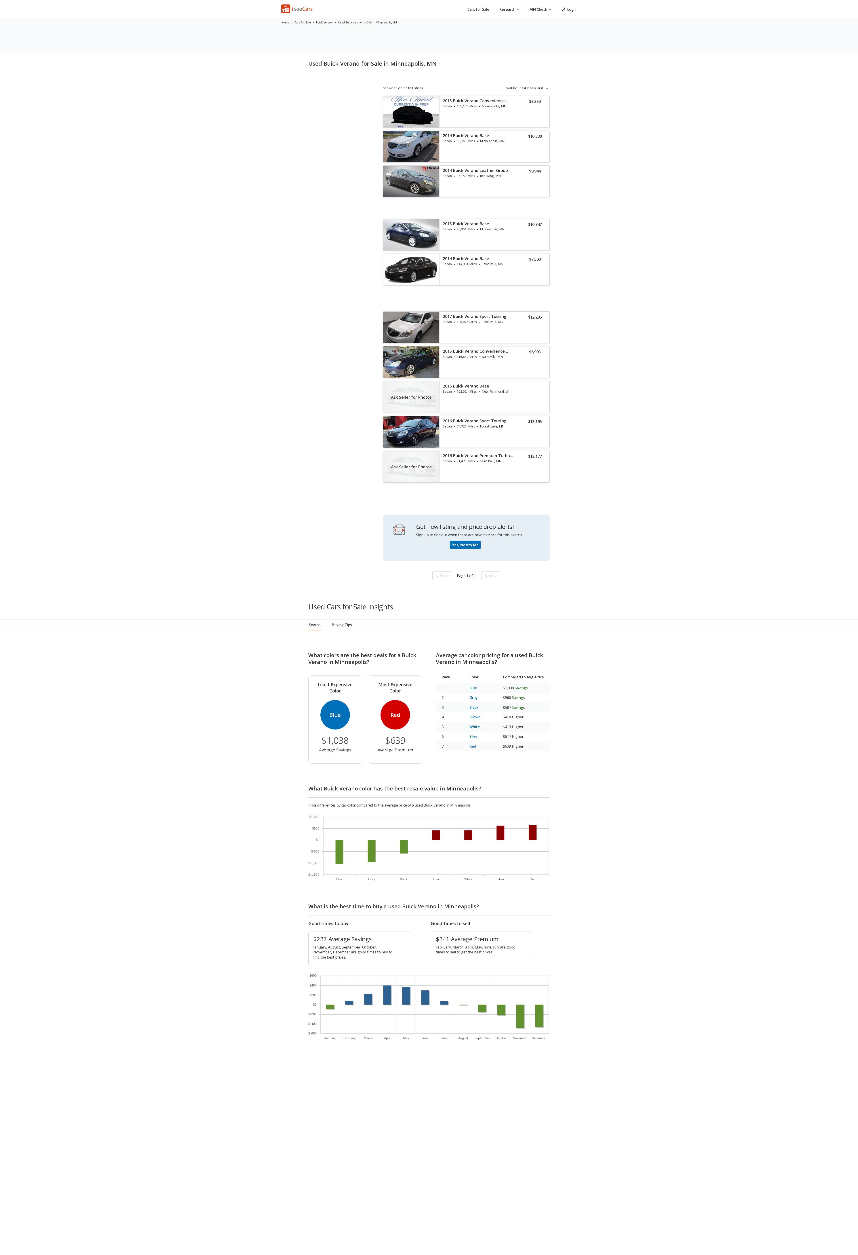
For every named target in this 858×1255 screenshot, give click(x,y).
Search (314, 624)
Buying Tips (342, 624)
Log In (572, 9)
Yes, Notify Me (465, 544)
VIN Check (538, 9)
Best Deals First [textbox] (531, 88)
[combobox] (534, 88)
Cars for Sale (478, 9)
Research (507, 9)
